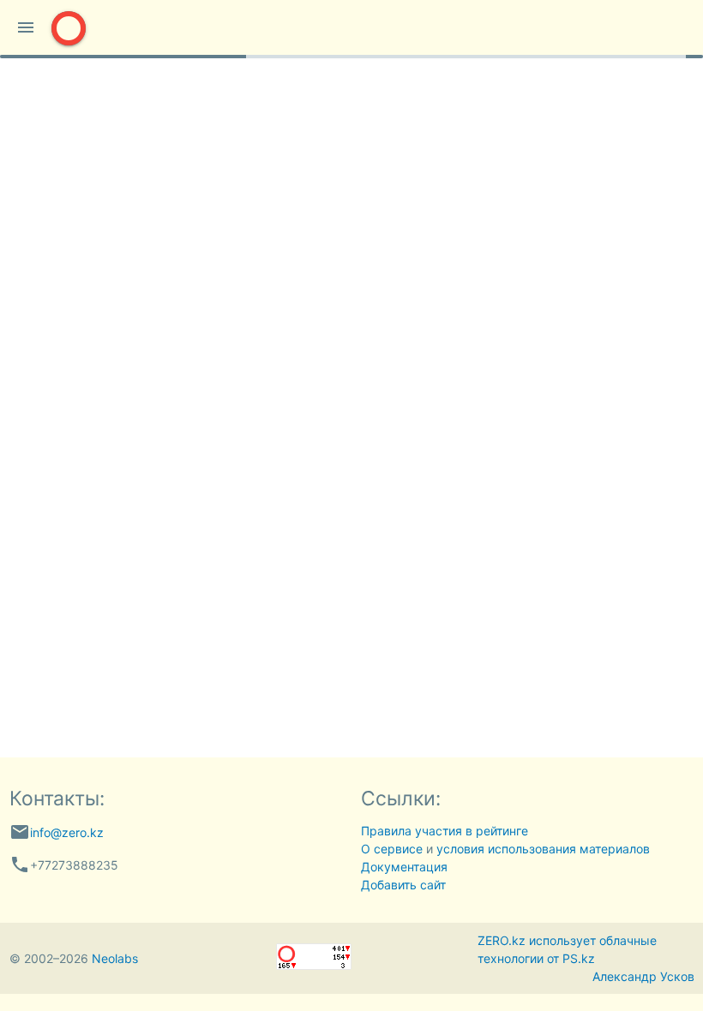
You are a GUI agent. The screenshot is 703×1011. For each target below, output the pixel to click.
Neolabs (115, 958)
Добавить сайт (403, 884)
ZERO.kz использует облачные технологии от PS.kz (567, 949)
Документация (404, 866)
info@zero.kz (67, 832)
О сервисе (392, 848)
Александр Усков (643, 976)
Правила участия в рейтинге (444, 830)
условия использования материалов (543, 848)
